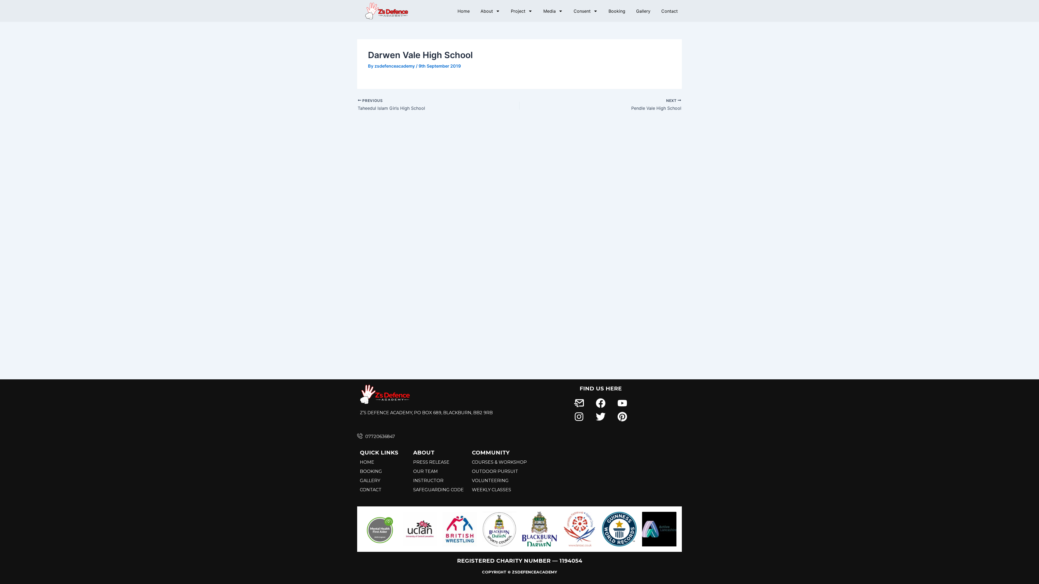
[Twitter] (600, 416)
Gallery (643, 11)
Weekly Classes (491, 489)
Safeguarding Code (438, 489)
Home (464, 11)
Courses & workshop (499, 462)
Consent (582, 11)
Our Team (425, 471)
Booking (617, 11)
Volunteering (490, 480)
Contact (669, 11)
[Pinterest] (622, 416)
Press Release (431, 462)
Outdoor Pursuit (495, 471)
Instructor (428, 480)
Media (549, 11)
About (487, 11)
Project (518, 11)
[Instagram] (579, 416)
